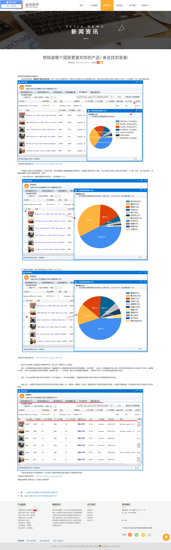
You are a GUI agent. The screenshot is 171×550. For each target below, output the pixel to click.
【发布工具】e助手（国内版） (26, 515)
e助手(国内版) (31, 541)
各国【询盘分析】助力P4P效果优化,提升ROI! (40, 496)
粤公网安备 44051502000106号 (110, 546)
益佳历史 (90, 515)
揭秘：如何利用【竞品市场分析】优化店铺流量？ (67, 513)
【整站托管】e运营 (23, 520)
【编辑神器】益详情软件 (26, 510)
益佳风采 (90, 518)
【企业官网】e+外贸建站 (25, 528)
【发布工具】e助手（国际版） (26, 513)
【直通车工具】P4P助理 (24, 518)
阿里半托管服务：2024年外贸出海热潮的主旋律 (67, 510)
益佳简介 (90, 510)
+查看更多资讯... (57, 525)
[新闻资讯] (107, 5)
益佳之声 (90, 520)
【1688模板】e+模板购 (24, 525)
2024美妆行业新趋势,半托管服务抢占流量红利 (40, 492)
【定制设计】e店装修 (24, 523)
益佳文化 (90, 513)
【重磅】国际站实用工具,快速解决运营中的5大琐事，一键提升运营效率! (74, 515)
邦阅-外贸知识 (58, 541)
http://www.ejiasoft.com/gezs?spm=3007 (48, 164)
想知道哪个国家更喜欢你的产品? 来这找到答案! (67, 520)
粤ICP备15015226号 (92, 546)
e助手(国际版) (45, 541)
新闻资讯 (56, 504)
